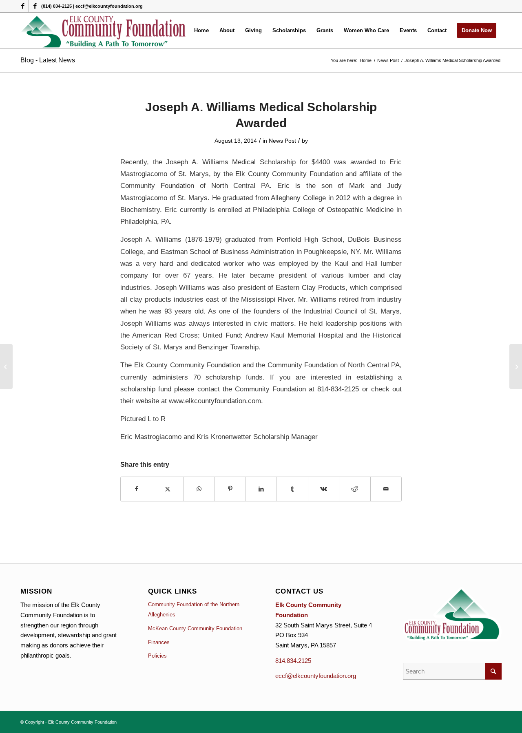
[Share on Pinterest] (230, 489)
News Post (282, 140)
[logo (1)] (103, 31)
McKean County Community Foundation (195, 628)
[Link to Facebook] (23, 6)
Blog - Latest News (47, 60)
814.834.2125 (293, 660)
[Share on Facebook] (136, 489)
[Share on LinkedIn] (261, 489)
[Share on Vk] (323, 489)
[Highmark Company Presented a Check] (6, 366)
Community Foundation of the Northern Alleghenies (193, 609)
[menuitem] (201, 31)
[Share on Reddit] (354, 489)
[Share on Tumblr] (292, 489)
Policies (157, 656)
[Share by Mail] (386, 489)
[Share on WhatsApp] (199, 489)
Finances (159, 642)
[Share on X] (167, 489)
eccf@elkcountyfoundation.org (315, 675)
